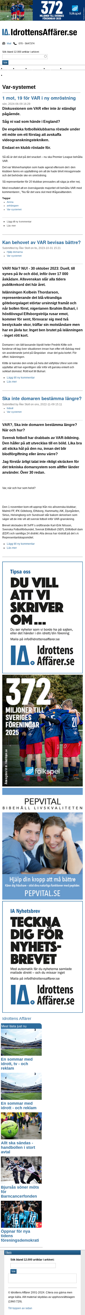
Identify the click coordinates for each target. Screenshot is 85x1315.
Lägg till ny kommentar (19, 221)
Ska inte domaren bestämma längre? (42, 398)
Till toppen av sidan (20, 1308)
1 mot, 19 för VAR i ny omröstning (39, 97)
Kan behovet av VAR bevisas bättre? (41, 242)
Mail (9, 43)
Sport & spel (38, 68)
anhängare (13, 205)
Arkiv (68, 68)
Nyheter (10, 68)
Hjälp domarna (15, 252)
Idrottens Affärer (39, 33)
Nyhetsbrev (55, 68)
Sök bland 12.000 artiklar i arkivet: (20, 51)
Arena (10, 202)
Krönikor (22, 68)
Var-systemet (14, 209)
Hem (8, 1252)
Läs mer (11, 225)
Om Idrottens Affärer (18, 75)
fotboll (10, 408)
